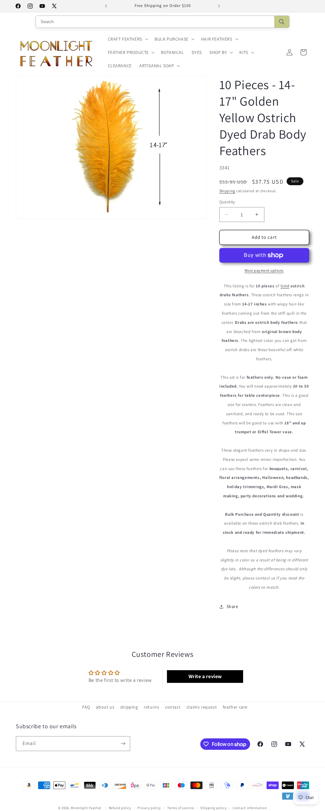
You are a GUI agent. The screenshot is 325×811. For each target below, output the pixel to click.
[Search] (281, 22)
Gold (285, 286)
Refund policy (120, 808)
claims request (202, 707)
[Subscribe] (123, 743)
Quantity (227, 202)
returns (151, 707)
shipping (129, 707)
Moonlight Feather (86, 808)
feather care (235, 707)
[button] (127, 39)
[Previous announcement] (106, 6)
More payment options (264, 270)
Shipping (227, 190)
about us (105, 707)
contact (173, 707)
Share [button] (232, 606)
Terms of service (180, 808)
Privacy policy (149, 808)
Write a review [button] (205, 676)
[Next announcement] (219, 6)
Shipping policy (213, 808)
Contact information (250, 808)
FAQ (86, 707)
